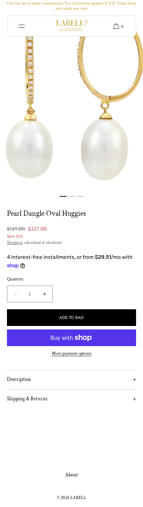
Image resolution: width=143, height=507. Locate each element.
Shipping (15, 243)
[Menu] (26, 26)
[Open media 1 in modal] (71, 101)
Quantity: (15, 279)
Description (19, 379)
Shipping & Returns (27, 398)
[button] (116, 26)
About (71, 475)
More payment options (72, 354)
